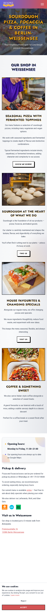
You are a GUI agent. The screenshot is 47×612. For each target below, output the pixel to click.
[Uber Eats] (18, 507)
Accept (23, 607)
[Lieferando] (4, 507)
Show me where (23, 164)
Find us (23, 253)
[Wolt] (11, 507)
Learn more (15, 595)
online (29, 490)
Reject (23, 601)
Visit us (23, 339)
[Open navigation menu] (42, 4)
